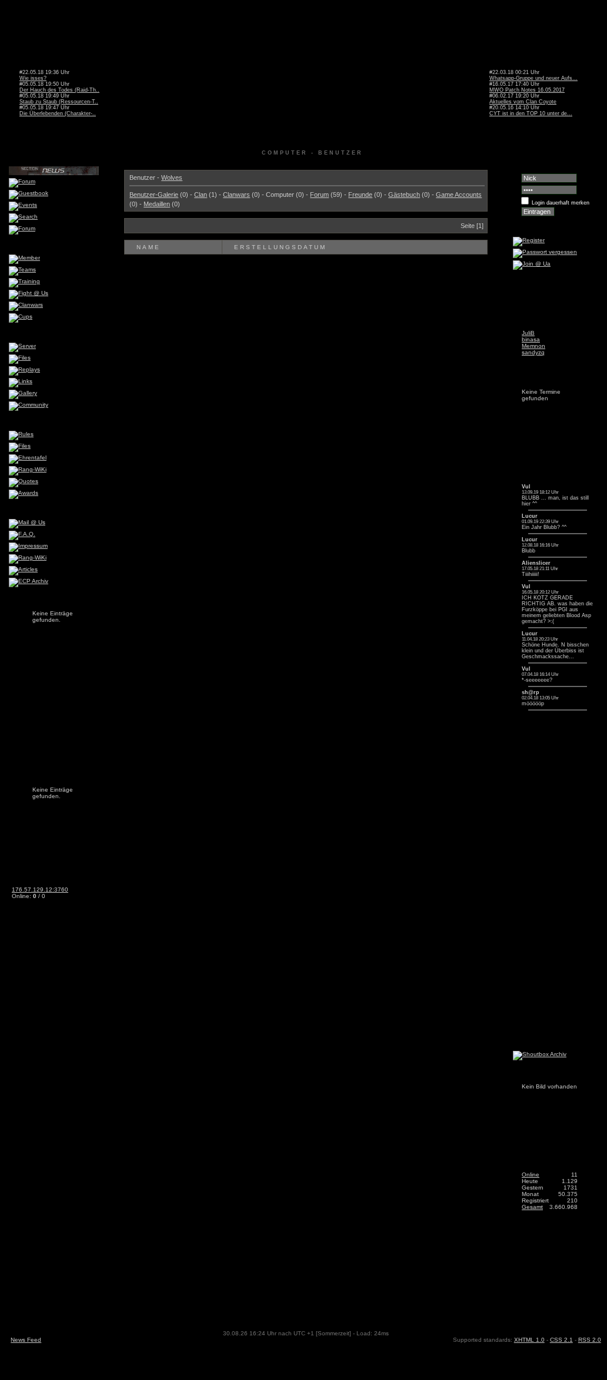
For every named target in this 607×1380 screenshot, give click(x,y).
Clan (200, 194)
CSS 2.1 (561, 1340)
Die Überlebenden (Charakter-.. (57, 113)
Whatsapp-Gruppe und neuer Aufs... (533, 78)
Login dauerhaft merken (560, 203)
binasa (531, 339)
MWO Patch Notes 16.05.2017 (527, 90)
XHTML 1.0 (529, 1340)
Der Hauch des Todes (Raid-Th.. (59, 90)
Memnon (533, 346)
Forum (319, 194)
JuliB (528, 333)
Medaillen (157, 203)
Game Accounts (459, 194)
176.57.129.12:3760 (40, 889)
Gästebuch (404, 194)
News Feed (26, 1340)
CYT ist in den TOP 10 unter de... (530, 113)
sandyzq (533, 352)
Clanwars (236, 194)
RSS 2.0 (589, 1340)
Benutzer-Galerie (153, 194)
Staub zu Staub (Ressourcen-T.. (58, 102)
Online (530, 1174)
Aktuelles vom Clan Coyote (522, 102)
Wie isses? (32, 78)
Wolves (171, 177)
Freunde (360, 194)
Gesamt (532, 1207)
